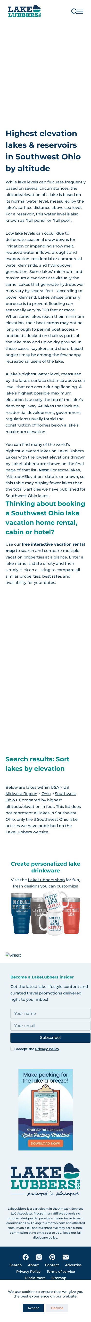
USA (55, 787)
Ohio (46, 793)
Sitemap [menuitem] (58, 1278)
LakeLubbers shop (46, 880)
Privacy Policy (47, 1049)
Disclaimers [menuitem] (35, 1278)
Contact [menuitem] (52, 1265)
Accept (33, 1308)
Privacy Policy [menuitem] (28, 1271)
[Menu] (80, 11)
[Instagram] (39, 1257)
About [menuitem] (33, 1265)
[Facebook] (26, 1257)
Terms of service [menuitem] (61, 1271)
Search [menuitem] (15, 1265)
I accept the (36, 1049)
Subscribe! (50, 1037)
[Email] (66, 1257)
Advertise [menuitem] (73, 1265)
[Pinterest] (52, 1257)
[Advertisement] (45, 70)
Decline (57, 1308)
